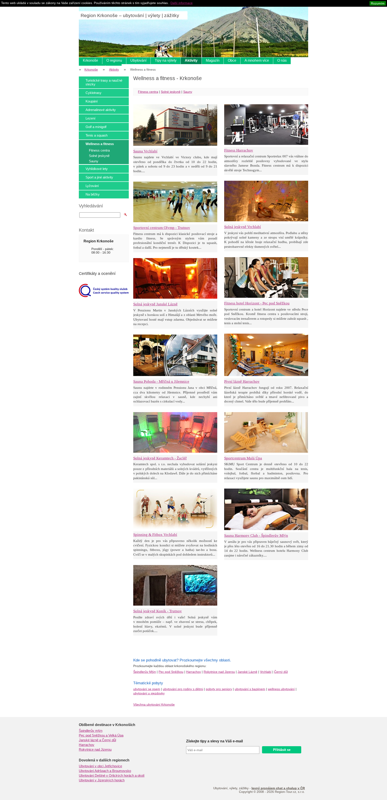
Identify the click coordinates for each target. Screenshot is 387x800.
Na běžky (93, 194)
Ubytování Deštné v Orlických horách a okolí (111, 775)
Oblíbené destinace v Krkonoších (107, 725)
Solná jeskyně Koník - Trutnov (157, 611)
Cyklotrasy (93, 93)
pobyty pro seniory (219, 689)
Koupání (92, 101)
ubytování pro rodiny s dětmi (183, 689)
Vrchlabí (265, 672)
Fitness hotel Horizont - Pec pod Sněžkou (257, 303)
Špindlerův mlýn (90, 731)
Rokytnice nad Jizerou (219, 672)
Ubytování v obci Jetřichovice (100, 766)
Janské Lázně (247, 672)
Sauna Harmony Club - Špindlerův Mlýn (256, 535)
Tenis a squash (97, 135)
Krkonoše (90, 60)
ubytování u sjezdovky (149, 693)
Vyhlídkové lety (97, 169)
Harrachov (193, 672)
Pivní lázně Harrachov (242, 381)
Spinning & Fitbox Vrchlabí (155, 535)
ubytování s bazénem (250, 689)
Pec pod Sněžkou (171, 672)
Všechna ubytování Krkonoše (154, 704)
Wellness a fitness (100, 144)
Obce (232, 60)
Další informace (181, 3)
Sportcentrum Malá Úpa (243, 458)
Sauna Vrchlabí (145, 151)
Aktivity (191, 60)
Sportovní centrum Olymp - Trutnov (161, 228)
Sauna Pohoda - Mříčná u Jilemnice (161, 381)
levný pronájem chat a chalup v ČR (278, 788)
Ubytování (138, 60)
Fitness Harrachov (238, 150)
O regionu (114, 60)
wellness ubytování (281, 689)
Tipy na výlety (165, 60)
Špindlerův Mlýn (144, 672)
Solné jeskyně (99, 156)
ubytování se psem (146, 689)
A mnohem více (257, 60)
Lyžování (92, 186)
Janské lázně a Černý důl (97, 740)
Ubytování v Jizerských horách (102, 780)
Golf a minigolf (96, 127)
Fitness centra (99, 150)
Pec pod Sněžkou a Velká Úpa (101, 735)
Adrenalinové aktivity (101, 110)
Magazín (212, 60)
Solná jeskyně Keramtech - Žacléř (160, 458)
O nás (282, 60)
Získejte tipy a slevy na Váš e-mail (214, 741)
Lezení (90, 118)
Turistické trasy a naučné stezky (104, 82)
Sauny (93, 161)
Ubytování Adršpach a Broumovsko (105, 771)
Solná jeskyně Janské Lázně (155, 304)
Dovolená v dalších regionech (104, 760)
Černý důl (281, 672)
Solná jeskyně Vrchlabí (242, 227)
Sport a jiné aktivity (99, 177)
